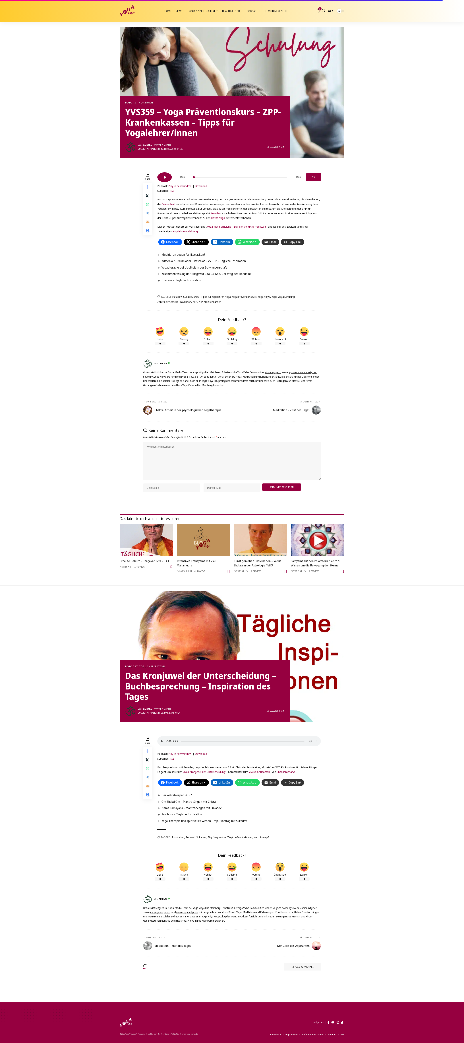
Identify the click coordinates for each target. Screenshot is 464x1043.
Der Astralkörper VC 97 (176, 795)
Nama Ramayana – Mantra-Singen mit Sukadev (191, 808)
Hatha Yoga (218, 218)
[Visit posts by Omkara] (130, 147)
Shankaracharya (286, 772)
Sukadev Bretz (191, 296)
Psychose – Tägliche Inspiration (181, 814)
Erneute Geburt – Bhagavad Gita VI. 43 (144, 561)
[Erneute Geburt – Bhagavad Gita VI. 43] (146, 540)
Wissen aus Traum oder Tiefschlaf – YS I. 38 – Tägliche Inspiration (203, 261)
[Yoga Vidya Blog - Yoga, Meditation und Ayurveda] (127, 10)
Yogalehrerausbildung (185, 231)
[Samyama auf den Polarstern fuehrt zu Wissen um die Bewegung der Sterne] (317, 540)
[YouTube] (332, 1022)
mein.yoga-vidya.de (187, 376)
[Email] (147, 222)
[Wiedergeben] (164, 177)
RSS (172, 190)
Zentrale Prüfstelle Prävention (174, 302)
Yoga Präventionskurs (244, 296)
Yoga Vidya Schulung (283, 296)
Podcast (131, 102)
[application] (239, 176)
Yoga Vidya (264, 296)
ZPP (195, 302)
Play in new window (179, 186)
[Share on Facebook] (147, 187)
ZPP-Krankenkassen (209, 302)
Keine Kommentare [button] (304, 966)
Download (201, 186)
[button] (323, 11)
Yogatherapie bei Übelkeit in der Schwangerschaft (194, 267)
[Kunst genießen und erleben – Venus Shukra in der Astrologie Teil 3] (260, 540)
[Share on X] (147, 196)
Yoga (228, 296)
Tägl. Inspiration (152, 666)
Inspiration (178, 837)
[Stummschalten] (313, 177)
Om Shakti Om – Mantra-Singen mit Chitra (188, 802)
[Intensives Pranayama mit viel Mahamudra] (203, 540)
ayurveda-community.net (303, 372)
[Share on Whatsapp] (147, 204)
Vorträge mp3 (261, 837)
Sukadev (216, 213)
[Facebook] (328, 1022)
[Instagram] (338, 1022)
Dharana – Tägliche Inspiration (181, 280)
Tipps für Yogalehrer (212, 296)
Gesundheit (168, 204)
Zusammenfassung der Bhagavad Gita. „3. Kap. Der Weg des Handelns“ (206, 274)
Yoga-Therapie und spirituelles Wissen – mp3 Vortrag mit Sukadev (204, 821)
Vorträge (146, 102)
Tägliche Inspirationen (239, 837)
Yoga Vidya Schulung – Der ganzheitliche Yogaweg (236, 226)
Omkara (147, 145)
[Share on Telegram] (147, 213)
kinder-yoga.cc (273, 372)
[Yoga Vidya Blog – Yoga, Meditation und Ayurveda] (126, 1022)
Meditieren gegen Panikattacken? (183, 255)
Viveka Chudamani (259, 772)
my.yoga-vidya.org (160, 376)
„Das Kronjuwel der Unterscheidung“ (204, 772)
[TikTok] (342, 1022)
